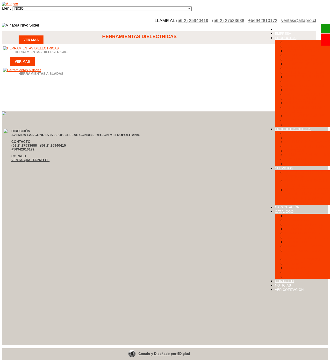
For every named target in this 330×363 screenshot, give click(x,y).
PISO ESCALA (297, 81)
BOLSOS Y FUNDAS (303, 103)
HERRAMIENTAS (300, 98)
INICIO (280, 29)
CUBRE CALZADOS (303, 164)
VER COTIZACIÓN (289, 290)
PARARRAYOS (298, 120)
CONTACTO (284, 281)
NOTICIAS (283, 285)
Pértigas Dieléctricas (302, 259)
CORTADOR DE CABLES (307, 142)
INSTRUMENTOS (300, 68)
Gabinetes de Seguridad (305, 229)
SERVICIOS (284, 168)
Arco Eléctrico (296, 216)
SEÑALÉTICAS (298, 90)
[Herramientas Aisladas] (22, 70)
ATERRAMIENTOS (301, 59)
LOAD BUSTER (298, 159)
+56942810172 (262, 20)
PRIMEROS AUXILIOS (304, 85)
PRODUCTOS (285, 38)
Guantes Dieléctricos (302, 233)
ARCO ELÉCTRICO (302, 51)
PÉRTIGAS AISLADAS (304, 77)
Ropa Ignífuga (297, 268)
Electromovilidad (299, 276)
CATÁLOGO (284, 211)
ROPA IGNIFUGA (300, 55)
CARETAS (294, 138)
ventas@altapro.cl (298, 20)
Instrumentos (296, 242)
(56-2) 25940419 (192, 20)
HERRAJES (295, 125)
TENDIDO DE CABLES (305, 116)
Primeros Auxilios (300, 263)
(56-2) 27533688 (228, 20)
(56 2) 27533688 (24, 145)
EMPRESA (283, 33)
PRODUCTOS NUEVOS (293, 129)
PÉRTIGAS (294, 151)
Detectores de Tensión (304, 224)
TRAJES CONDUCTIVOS (307, 94)
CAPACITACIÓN (287, 207)
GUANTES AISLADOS (304, 64)
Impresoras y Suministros (306, 237)
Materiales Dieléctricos (304, 246)
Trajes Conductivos (301, 272)
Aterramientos (296, 220)
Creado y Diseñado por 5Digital (164, 354)
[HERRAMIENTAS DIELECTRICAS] (31, 48)
